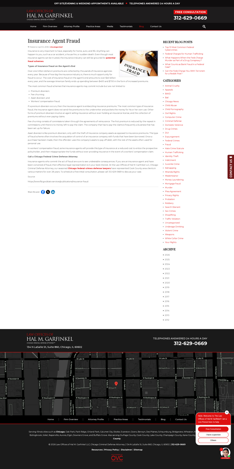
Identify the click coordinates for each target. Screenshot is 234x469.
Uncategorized (56, 47)
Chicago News (172, 101)
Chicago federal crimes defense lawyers (89, 168)
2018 (166, 292)
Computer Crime (173, 117)
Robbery (169, 203)
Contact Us (155, 26)
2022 (166, 273)
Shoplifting (170, 215)
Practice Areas (93, 26)
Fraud (168, 144)
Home (33, 26)
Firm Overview (50, 26)
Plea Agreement (173, 191)
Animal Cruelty (172, 86)
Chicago (60, 432)
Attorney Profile (71, 26)
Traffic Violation (172, 219)
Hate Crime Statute (174, 148)
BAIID (168, 94)
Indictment (170, 160)
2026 (166, 255)
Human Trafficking (174, 152)
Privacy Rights (172, 195)
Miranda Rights (172, 172)
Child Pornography (174, 109)
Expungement (172, 137)
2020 (166, 283)
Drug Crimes (171, 129)
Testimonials (126, 26)
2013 (166, 315)
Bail (167, 97)
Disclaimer (126, 450)
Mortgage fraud (173, 183)
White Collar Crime (174, 238)
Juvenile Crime (172, 164)
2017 (166, 297)
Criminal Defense (173, 121)
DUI (167, 133)
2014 (166, 310)
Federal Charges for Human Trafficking (184, 54)
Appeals (169, 90)
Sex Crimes (170, 211)
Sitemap (138, 450)
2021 (166, 278)
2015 (166, 306)
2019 (166, 287)
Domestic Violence (174, 125)
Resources (97, 450)
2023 (166, 269)
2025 (166, 259)
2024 (166, 264)
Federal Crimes (172, 140)
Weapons (169, 234)
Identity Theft (172, 156)
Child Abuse (171, 105)
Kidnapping (170, 168)
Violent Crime (171, 230)
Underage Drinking (174, 227)
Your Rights (170, 242)
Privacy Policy (111, 450)
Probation (170, 199)
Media (110, 26)
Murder (169, 187)
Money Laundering (174, 180)
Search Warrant (172, 207)
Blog (141, 26)
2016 (166, 301)
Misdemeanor (171, 176)
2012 (166, 320)
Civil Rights (170, 113)
